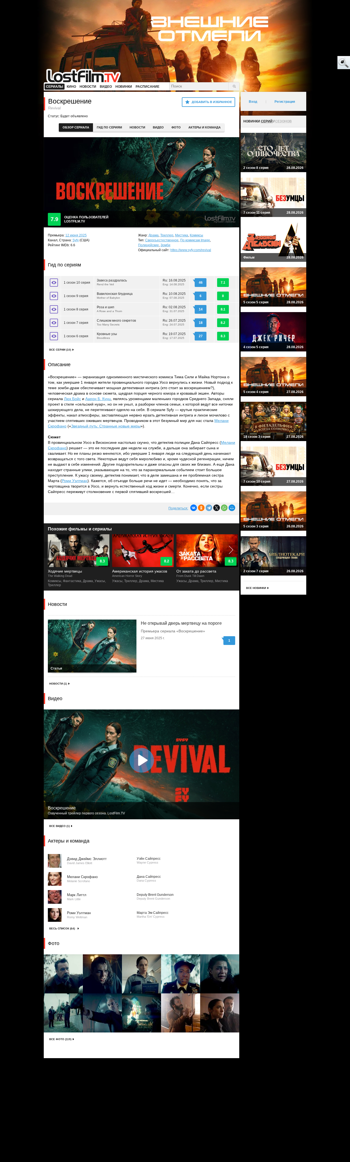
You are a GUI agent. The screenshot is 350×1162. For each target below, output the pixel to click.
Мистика (181, 235)
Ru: (174, 282)
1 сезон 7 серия (76, 323)
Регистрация (285, 101)
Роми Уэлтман (75, 481)
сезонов (283, 121)
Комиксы (196, 235)
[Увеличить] (63, 973)
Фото (176, 127)
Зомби (165, 245)
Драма (153, 235)
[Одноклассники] (201, 507)
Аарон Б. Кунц (98, 399)
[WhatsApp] (224, 507)
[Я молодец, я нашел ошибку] (322, 63)
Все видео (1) (59, 826)
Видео (158, 127)
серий (267, 121)
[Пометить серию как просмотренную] (54, 282)
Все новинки (256, 588)
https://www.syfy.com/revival (190, 250)
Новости (137, 127)
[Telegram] (209, 507)
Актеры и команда (204, 127)
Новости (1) (58, 683)
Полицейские (148, 245)
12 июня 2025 (76, 235)
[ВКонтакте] (193, 507)
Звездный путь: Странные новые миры (106, 426)
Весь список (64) (62, 928)
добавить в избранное (212, 102)
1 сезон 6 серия (76, 336)
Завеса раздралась (112, 282)
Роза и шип (109, 309)
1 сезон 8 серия (76, 309)
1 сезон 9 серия (76, 296)
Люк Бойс (72, 399)
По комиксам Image (195, 240)
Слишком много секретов (116, 322)
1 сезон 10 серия (77, 282)
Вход (253, 101)
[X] (216, 507)
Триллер (166, 235)
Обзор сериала (76, 127)
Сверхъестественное (162, 240)
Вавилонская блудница (115, 295)
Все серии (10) (60, 349)
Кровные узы (107, 335)
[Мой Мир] (232, 507)
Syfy (75, 240)
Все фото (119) (60, 1039)
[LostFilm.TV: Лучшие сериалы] (86, 75)
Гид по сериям (109, 127)
